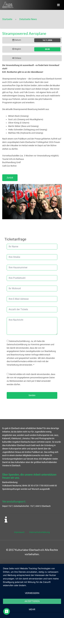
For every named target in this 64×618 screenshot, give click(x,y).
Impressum (19, 532)
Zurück (10, 177)
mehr (32, 609)
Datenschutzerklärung (39, 532)
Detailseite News (28, 19)
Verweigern (32, 593)
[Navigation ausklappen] (58, 4)
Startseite (7, 19)
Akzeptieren (32, 601)
